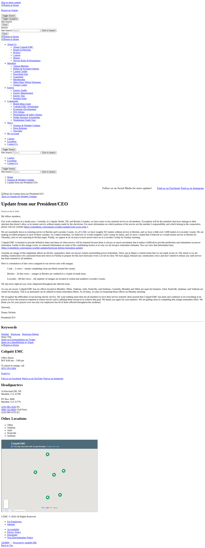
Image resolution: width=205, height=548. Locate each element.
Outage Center (20, 85)
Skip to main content (11, 2)
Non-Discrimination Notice (20, 537)
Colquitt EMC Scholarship (25, 106)
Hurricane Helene (30, 334)
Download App (20, 74)
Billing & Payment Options (26, 68)
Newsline (17, 131)
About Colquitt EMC (23, 47)
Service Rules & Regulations (27, 60)
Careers (16, 55)
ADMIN (5, 542)
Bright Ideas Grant (22, 104)
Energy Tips (19, 95)
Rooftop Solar (20, 98)
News (10, 122)
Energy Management (23, 93)
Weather (5, 334)
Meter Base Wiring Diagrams (27, 82)
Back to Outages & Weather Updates (19, 196)
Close (4, 34)
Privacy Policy (14, 532)
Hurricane (15, 334)
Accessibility (13, 529)
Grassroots (18, 77)
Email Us (5, 373)
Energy (10, 87)
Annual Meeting (21, 66)
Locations (12, 141)
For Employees (14, 521)
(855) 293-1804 (8, 368)
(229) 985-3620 (8, 407)
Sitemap (11, 524)
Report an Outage (9, 10)
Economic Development (24, 109)
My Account (13, 133)
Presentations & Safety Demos (27, 114)
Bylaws (16, 52)
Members (11, 63)
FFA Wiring (18, 112)
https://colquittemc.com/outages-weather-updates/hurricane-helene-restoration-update (42, 248)
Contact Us (12, 144)
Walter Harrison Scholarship (26, 117)
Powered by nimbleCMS (25, 542)
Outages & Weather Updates (26, 125)
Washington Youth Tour (24, 120)
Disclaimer (12, 535)
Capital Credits (20, 71)
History (16, 58)
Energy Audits (20, 90)
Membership (19, 79)
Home (10, 177)
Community (12, 101)
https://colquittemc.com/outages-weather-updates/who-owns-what (55, 227)
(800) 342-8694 (8, 409)
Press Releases (20, 128)
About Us (12, 44)
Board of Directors (22, 50)
